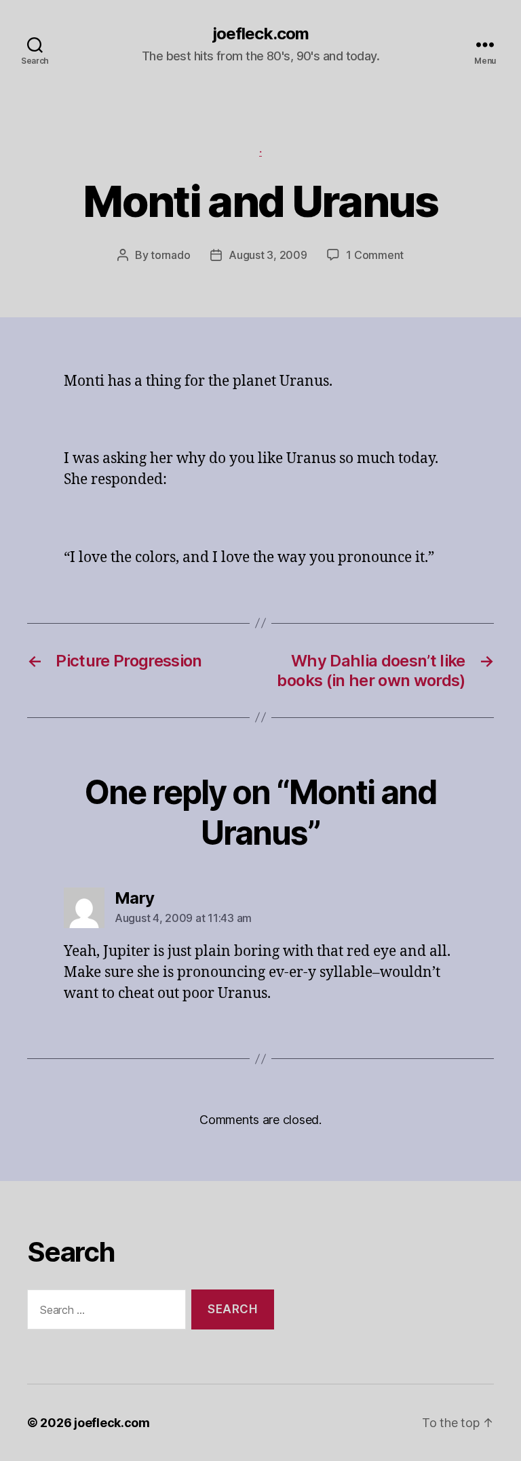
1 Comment (375, 255)
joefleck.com (260, 34)
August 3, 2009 (268, 255)
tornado (170, 255)
